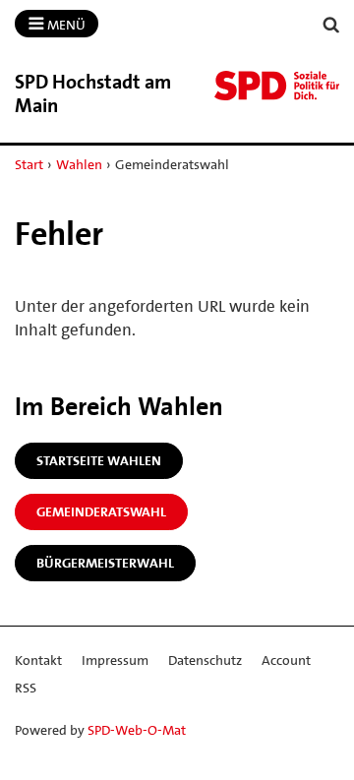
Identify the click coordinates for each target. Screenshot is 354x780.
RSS (25, 687)
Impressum (115, 660)
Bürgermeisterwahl (105, 562)
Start (29, 164)
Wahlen (79, 164)
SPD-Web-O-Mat (137, 730)
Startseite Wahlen (98, 460)
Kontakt (38, 660)
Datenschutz (205, 660)
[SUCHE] (331, 25)
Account (286, 660)
